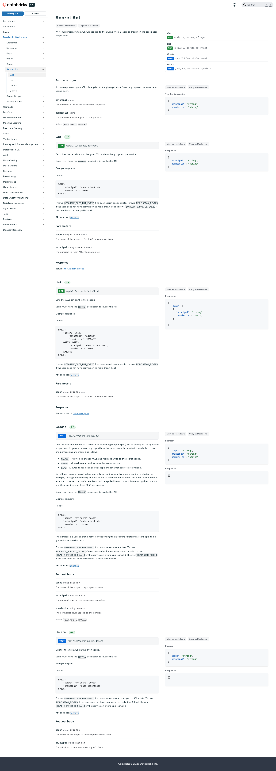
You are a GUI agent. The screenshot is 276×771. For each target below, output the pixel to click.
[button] (23, 37)
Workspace (12, 13)
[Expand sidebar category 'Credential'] (43, 42)
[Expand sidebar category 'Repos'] (43, 58)
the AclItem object (74, 268)
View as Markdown (66, 25)
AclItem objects (81, 413)
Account (35, 13)
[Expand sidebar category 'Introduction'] (43, 21)
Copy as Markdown (89, 25)
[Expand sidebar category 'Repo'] (43, 53)
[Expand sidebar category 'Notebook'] (43, 48)
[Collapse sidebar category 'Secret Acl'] (43, 69)
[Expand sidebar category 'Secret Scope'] (43, 96)
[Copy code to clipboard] (264, 100)
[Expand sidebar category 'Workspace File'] (43, 101)
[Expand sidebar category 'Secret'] (43, 64)
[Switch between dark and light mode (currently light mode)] (234, 4)
